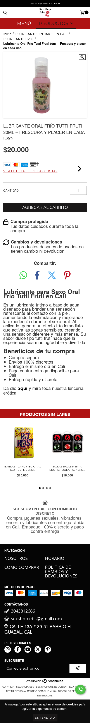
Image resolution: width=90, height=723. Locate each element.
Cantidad (11, 190)
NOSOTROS (16, 558)
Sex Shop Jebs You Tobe (45, 3)
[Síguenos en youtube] (27, 649)
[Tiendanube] (45, 682)
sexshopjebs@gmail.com (36, 619)
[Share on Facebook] (37, 275)
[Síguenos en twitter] (38, 649)
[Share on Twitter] (51, 275)
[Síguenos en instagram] (7, 649)
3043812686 (23, 611)
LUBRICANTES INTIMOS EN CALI (41, 34)
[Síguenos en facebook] (17, 649)
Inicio (7, 34)
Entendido (45, 717)
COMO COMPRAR (21, 567)
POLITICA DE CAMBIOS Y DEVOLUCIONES (61, 571)
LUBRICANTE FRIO (18, 39)
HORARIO (54, 558)
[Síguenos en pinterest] (48, 649)
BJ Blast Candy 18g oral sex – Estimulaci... (22, 468)
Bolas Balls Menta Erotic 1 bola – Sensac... (67, 468)
